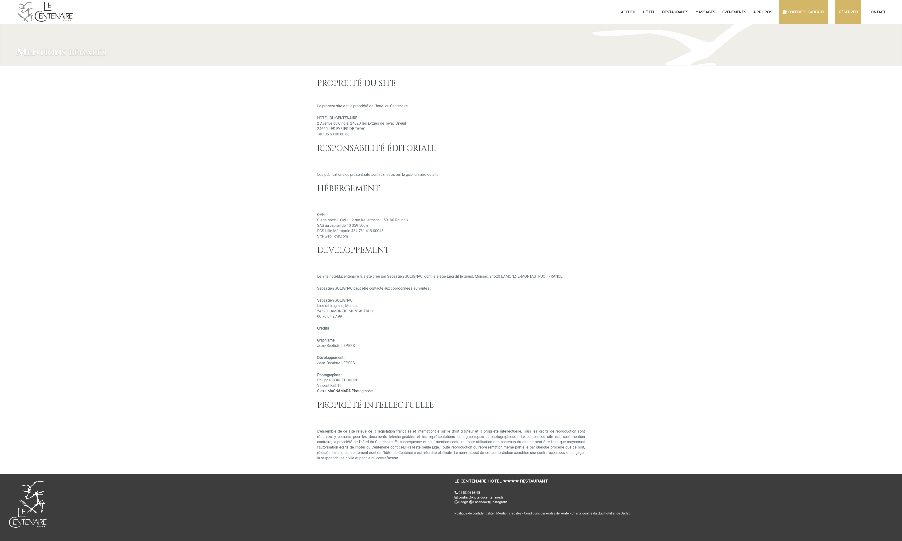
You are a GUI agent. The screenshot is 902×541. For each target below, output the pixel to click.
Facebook (480, 502)
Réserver (848, 12)
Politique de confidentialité (474, 513)
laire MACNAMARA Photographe (346, 391)
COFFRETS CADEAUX (806, 12)
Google (463, 502)
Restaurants (675, 12)
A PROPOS (762, 12)
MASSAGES (705, 12)
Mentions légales (509, 513)
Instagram (499, 502)
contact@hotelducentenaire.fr (481, 497)
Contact (877, 12)
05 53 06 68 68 (469, 493)
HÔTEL (649, 12)
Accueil (628, 12)
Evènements (734, 12)
